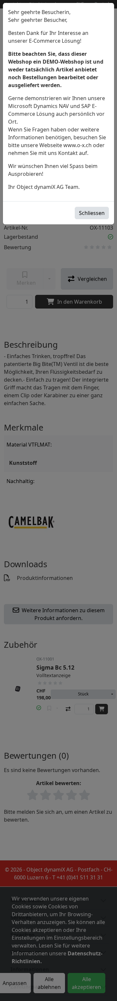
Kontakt (68, 153)
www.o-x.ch (77, 145)
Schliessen (92, 213)
